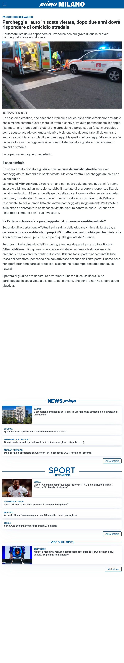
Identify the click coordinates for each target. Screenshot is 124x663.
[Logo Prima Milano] (62, 4)
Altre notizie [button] (112, 460)
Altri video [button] (113, 569)
